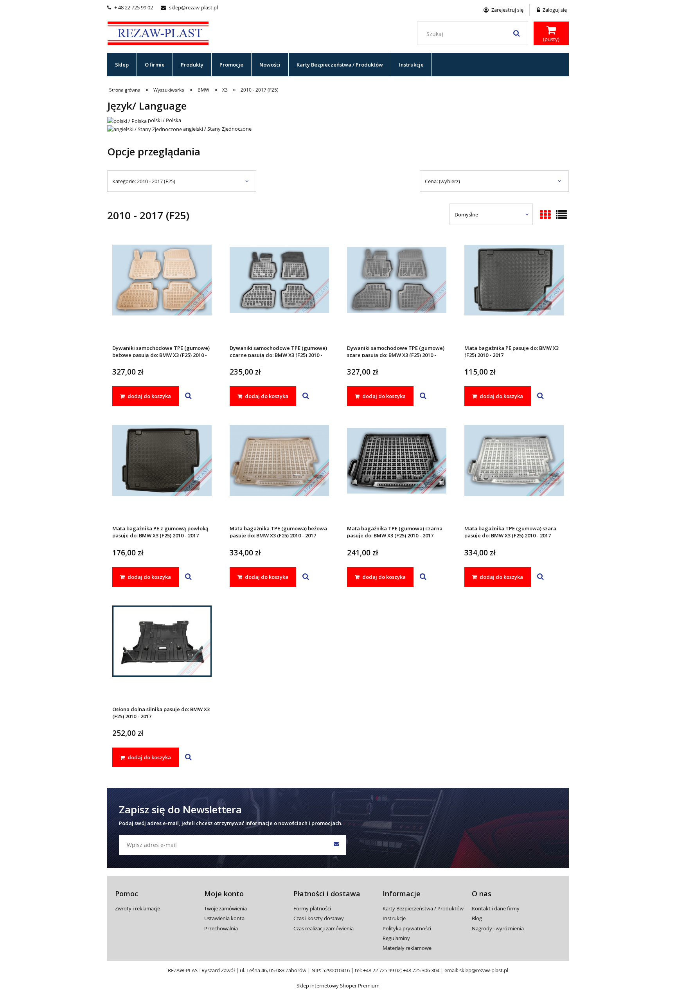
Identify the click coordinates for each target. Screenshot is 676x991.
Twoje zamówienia (225, 908)
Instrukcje (394, 918)
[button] (188, 396)
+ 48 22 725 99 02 (130, 7)
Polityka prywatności (407, 928)
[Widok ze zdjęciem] (545, 215)
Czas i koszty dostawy (318, 918)
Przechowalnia (221, 928)
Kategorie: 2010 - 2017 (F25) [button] (143, 181)
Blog (477, 918)
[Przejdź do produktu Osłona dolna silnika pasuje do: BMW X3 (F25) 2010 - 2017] (162, 652)
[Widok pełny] (561, 215)
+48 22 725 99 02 (382, 970)
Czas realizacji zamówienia (323, 928)
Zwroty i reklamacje (137, 908)
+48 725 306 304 (421, 970)
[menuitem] (122, 64)
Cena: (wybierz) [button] (442, 181)
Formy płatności (312, 908)
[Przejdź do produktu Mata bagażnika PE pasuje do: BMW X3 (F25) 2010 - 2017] (514, 290)
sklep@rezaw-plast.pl (189, 7)
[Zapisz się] (336, 845)
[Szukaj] (516, 33)
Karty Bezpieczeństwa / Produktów (423, 908)
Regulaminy (396, 938)
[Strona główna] (158, 32)
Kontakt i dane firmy (496, 908)
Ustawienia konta (224, 918)
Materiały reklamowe (407, 947)
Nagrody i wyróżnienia (498, 928)
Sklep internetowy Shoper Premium (338, 985)
